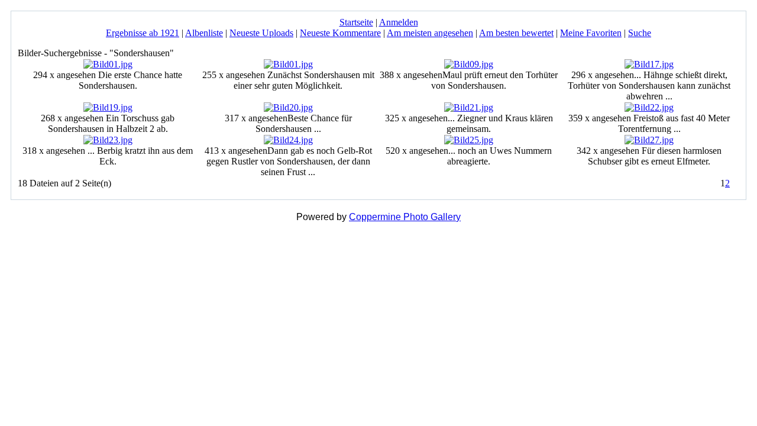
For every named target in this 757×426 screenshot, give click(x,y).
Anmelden (398, 22)
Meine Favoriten (591, 33)
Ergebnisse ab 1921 (142, 33)
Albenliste (204, 33)
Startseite (356, 22)
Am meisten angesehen (430, 33)
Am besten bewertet (516, 33)
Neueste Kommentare (340, 33)
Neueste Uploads (261, 33)
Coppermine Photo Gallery (405, 217)
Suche (639, 33)
